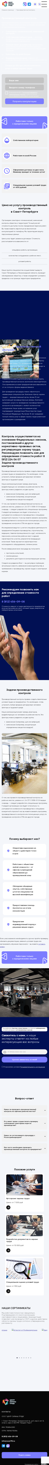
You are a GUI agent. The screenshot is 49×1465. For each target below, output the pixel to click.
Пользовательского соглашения (32, 1067)
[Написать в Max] (24, 4)
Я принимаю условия (24, 1067)
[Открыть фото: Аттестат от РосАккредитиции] (24, 1343)
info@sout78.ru (35, 4)
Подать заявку (24, 1455)
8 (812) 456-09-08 (39, 4)
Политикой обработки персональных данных (23, 93)
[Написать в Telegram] (29, 4)
